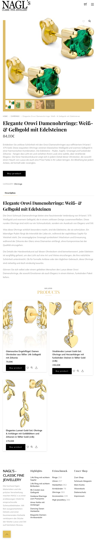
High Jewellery (59, 499)
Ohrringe (15, 116)
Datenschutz (80, 492)
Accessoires (57, 496)
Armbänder (57, 488)
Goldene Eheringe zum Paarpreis (38, 497)
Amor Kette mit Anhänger (37, 503)
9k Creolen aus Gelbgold (37, 491)
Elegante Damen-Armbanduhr (38, 516)
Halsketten (57, 485)
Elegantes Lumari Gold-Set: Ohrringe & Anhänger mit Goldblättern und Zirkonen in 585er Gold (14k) (24, 433)
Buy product (14, 173)
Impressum (79, 496)
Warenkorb (79, 488)
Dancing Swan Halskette (37, 509)
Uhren (55, 481)
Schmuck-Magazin (83, 481)
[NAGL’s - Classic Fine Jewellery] (16, 5)
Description (10, 192)
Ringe (55, 477)
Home (5, 116)
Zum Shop (79, 477)
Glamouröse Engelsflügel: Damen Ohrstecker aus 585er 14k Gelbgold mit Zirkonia (23, 354)
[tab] (10, 193)
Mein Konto (79, 485)
